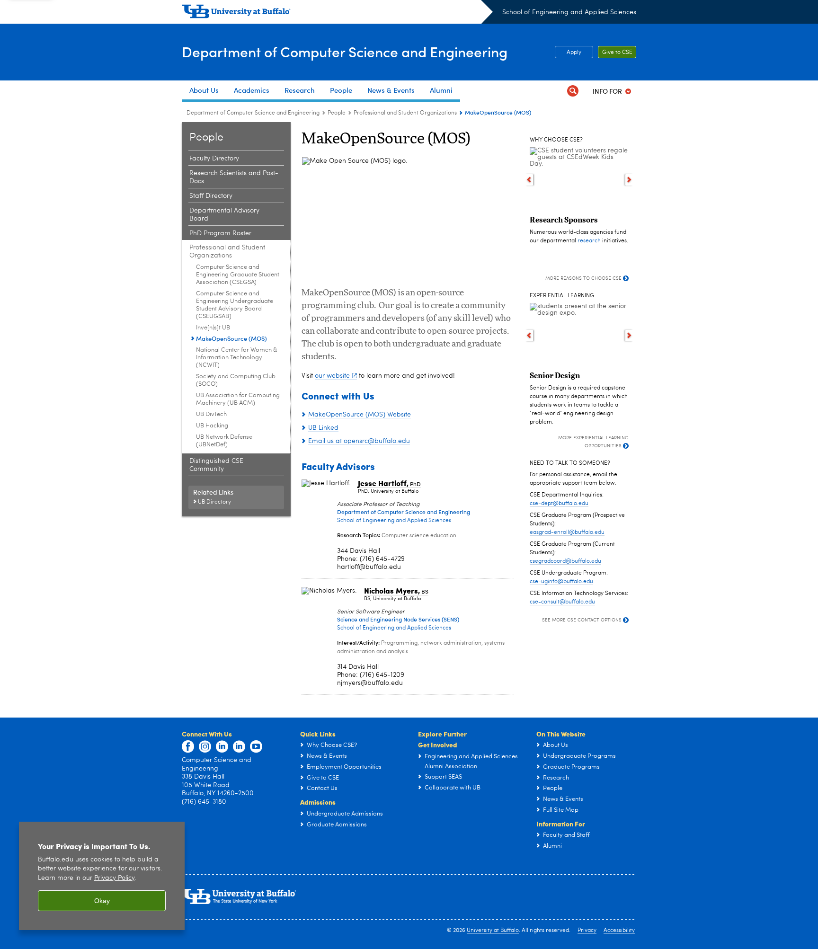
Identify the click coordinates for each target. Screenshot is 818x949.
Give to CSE (617, 52)
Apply (574, 52)
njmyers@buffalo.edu (370, 683)
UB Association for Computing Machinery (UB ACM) (238, 399)
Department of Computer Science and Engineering (344, 51)
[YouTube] (256, 747)
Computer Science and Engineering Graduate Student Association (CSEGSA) (237, 274)
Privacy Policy (114, 878)
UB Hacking (212, 426)
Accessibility (619, 930)
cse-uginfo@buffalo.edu (561, 582)
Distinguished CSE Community (216, 465)
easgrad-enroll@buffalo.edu (567, 532)
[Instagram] (205, 747)
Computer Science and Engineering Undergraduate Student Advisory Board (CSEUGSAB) (234, 305)
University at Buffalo (493, 930)
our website (332, 376)
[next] (629, 180)
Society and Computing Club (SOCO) (236, 380)
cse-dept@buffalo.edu (559, 503)
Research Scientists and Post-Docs (233, 177)
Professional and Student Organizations (405, 113)
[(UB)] (337, 13)
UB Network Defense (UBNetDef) (224, 441)
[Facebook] (188, 747)
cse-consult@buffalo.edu (562, 602)
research (589, 241)
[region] (102, 876)
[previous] (529, 180)
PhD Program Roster (220, 233)
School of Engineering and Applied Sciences (569, 12)
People (337, 113)
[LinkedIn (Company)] (222, 747)
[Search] (572, 91)
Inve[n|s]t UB (213, 328)
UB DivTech (211, 414)
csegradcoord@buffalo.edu (565, 561)
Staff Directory (210, 196)
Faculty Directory (214, 158)
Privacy (587, 930)
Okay (102, 901)
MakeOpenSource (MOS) (231, 338)
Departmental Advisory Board (224, 214)
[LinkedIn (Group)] (239, 747)
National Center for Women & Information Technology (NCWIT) (236, 357)
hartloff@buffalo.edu (369, 567)
